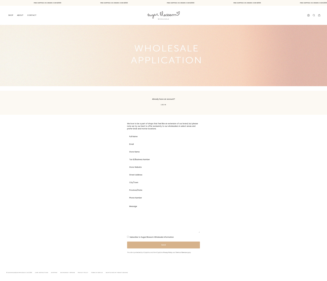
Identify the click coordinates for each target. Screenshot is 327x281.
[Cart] (319, 15)
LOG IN (163, 105)
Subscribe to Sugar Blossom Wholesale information (151, 237)
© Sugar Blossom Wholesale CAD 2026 (19, 272)
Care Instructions (41, 272)
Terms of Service (181, 252)
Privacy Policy (167, 252)
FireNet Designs (122, 272)
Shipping (54, 272)
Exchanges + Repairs (67, 272)
